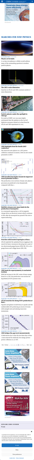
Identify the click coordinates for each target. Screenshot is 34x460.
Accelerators (5, 57)
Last (31, 345)
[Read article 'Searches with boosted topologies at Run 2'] (17, 229)
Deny (17, 450)
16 (18, 345)
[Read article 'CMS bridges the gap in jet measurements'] (17, 322)
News (20, 144)
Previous (6, 345)
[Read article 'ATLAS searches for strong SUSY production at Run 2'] (17, 290)
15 (16, 345)
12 (11, 345)
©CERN (3, 427)
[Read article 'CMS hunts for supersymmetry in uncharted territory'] (17, 259)
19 (23, 345)
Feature (13, 57)
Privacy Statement (20, 458)
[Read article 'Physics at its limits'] (17, 48)
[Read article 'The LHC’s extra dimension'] (17, 76)
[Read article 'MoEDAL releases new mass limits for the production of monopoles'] (17, 196)
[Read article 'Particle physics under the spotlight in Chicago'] (17, 103)
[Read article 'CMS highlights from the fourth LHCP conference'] (17, 135)
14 (14, 345)
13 (12, 345)
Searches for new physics (9, 85)
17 (20, 345)
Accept (17, 445)
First (3, 345)
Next (28, 345)
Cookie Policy (12, 458)
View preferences (17, 454)
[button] (31, 431)
